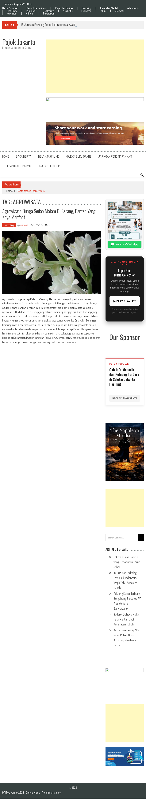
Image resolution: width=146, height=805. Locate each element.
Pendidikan (49, 13)
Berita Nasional (9, 8)
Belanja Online (48, 156)
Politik (103, 11)
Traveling (86, 8)
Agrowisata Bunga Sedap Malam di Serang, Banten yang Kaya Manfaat (48, 214)
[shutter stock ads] (95, 133)
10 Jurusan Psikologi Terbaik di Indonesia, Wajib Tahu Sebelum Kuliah (60, 25)
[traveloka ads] (125, 756)
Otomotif (119, 11)
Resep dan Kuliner (64, 8)
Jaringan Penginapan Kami (115, 156)
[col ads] (125, 452)
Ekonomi (86, 11)
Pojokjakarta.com (51, 792)
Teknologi (31, 11)
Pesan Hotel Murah (18, 166)
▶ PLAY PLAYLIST (124, 301)
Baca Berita (23, 156)
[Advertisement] (95, 66)
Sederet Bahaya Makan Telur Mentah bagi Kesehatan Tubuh (126, 619)
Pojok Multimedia (49, 166)
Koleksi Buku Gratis (78, 156)
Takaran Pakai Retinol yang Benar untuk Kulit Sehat (126, 562)
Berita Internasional (36, 8)
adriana (24, 224)
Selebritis (49, 11)
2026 (21, 792)
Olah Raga (12, 11)
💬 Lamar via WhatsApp (124, 244)
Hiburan (30, 13)
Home (5, 156)
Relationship (133, 8)
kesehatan (12, 13)
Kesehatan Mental (109, 8)
